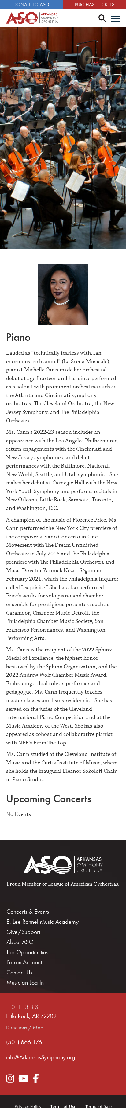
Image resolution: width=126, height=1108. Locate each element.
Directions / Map (24, 1027)
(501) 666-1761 (25, 1042)
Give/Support (23, 932)
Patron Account (24, 962)
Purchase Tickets (94, 4)
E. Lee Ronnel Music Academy (42, 922)
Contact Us (19, 972)
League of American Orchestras (83, 884)
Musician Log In (25, 982)
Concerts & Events (27, 912)
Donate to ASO (31, 4)
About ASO (20, 942)
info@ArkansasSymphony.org (40, 1057)
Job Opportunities (27, 952)
